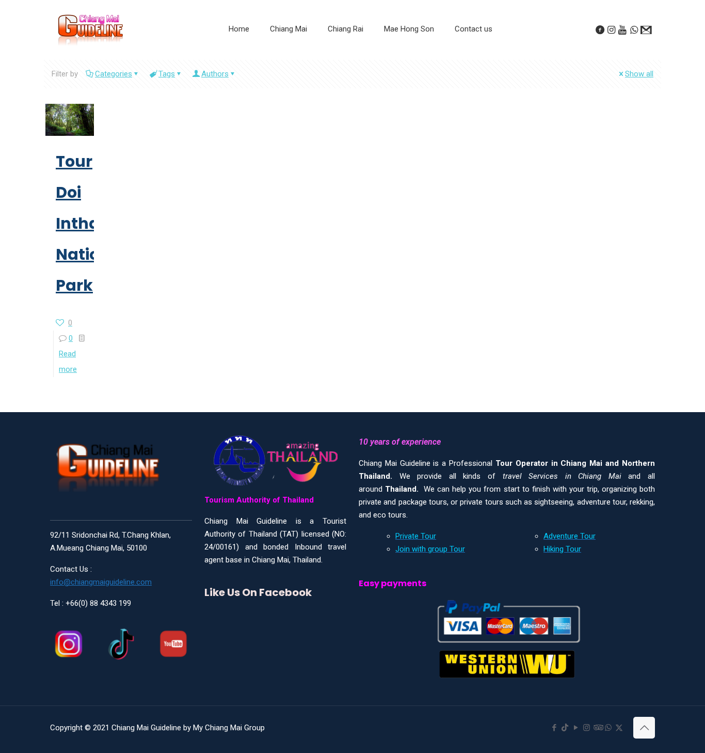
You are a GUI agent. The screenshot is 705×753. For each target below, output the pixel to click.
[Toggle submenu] (288, 55)
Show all (639, 74)
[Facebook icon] (554, 727)
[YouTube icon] (576, 727)
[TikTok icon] (565, 727)
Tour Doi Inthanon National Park (93, 223)
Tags (166, 74)
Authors (215, 74)
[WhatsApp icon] (608, 727)
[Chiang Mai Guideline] (90, 29)
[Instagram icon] (586, 727)
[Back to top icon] (644, 728)
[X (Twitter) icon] (619, 727)
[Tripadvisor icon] (597, 727)
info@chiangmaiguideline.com (101, 582)
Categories (113, 74)
